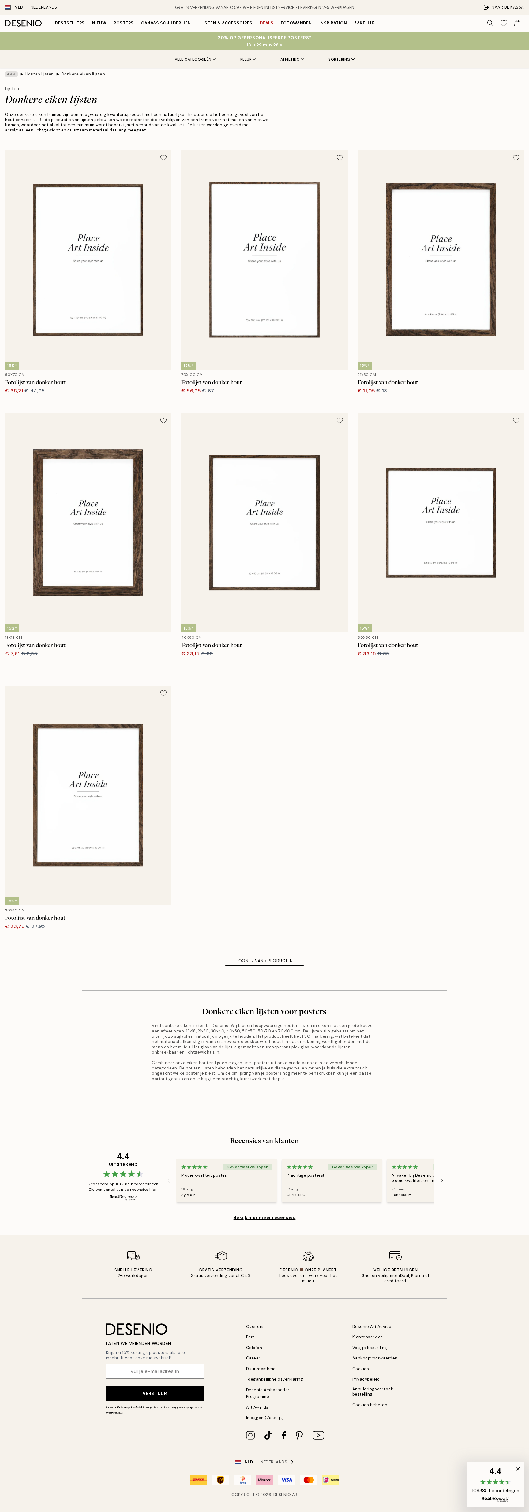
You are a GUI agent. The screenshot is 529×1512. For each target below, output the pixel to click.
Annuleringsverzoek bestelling (372, 1391)
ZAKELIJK (364, 23)
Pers (250, 1337)
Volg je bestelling (369, 1347)
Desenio (282, 1494)
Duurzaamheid (261, 1368)
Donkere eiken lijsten (83, 74)
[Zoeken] (490, 23)
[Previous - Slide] (169, 1180)
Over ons (255, 1326)
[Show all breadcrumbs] (11, 74)
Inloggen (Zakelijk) (265, 1417)
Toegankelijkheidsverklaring (274, 1379)
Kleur (246, 59)
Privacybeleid (366, 1379)
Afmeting (290, 59)
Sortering (339, 59)
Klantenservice (367, 1337)
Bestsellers (70, 23)
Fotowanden (296, 23)
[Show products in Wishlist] (504, 23)
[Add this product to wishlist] (163, 157)
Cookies (360, 1368)
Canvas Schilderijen (166, 23)
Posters (124, 23)
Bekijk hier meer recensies (265, 1217)
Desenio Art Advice (372, 1326)
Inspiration (333, 23)
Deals (267, 23)
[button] (495, 1484)
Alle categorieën (193, 59)
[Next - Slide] (442, 1180)
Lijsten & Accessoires (225, 23)
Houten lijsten (39, 74)
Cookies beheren (370, 1404)
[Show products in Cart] (517, 23)
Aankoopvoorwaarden (375, 1358)
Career (253, 1358)
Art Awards (257, 1407)
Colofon (254, 1347)
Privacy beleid (129, 1407)
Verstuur (155, 1393)
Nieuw (99, 23)
